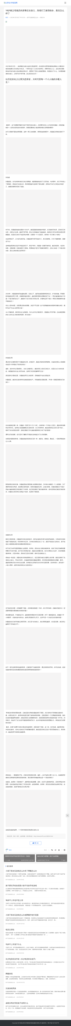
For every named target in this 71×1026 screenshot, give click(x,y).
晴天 (7, 17)
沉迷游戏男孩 (11, 988)
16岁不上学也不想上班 (14, 900)
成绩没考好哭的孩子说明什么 (17, 1003)
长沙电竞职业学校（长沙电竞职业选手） (21, 959)
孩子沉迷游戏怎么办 (32, 17)
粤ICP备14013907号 (53, 1023)
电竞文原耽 (10, 930)
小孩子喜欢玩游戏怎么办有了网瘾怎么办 (21, 871)
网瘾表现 (9, 974)
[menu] (65, 2)
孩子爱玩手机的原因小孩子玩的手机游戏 (21, 886)
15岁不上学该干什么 (13, 944)
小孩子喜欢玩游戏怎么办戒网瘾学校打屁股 (22, 915)
